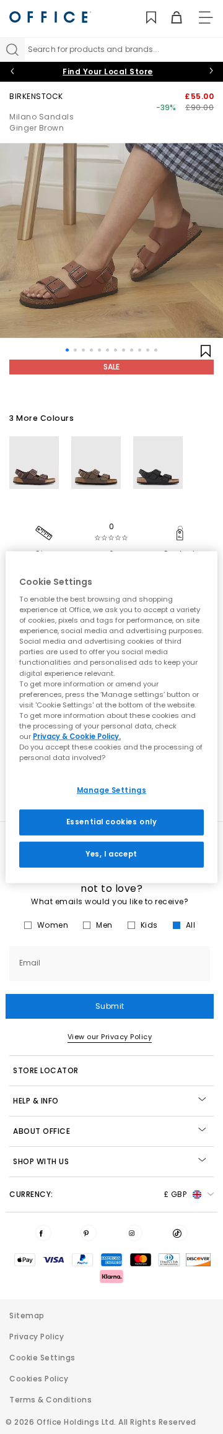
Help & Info (36, 1100)
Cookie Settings (42, 1357)
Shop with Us (41, 1161)
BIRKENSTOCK (36, 96)
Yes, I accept (111, 854)
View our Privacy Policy (110, 1037)
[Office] (50, 17)
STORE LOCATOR (46, 1070)
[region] (111, 717)
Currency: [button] (97, 1194)
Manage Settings (112, 790)
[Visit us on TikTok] (180, 1233)
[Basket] (169, 18)
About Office (41, 1131)
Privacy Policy (36, 1336)
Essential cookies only (111, 822)
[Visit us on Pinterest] (89, 1233)
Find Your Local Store (108, 71)
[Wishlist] (144, 18)
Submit (110, 1006)
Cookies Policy (38, 1378)
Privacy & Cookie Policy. (77, 736)
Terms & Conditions (50, 1399)
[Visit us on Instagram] (134, 1233)
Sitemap (27, 1315)
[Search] (12, 49)
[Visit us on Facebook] (43, 1233)
